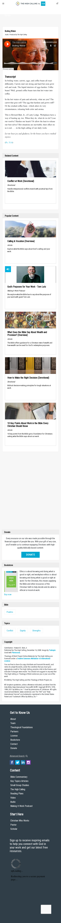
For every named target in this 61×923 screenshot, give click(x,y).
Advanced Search (17, 756)
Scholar (13, 829)
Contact (14, 744)
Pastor (13, 824)
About (7, 10)
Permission (16, 653)
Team (13, 723)
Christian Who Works (19, 820)
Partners (14, 731)
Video (13, 797)
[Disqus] (30, 491)
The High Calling (17, 789)
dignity (23, 630)
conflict (10, 630)
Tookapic (52, 650)
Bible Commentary (18, 776)
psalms (10, 612)
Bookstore (15, 739)
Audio (13, 801)
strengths (36, 630)
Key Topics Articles (19, 781)
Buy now (7, 594)
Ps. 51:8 (9, 142)
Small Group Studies (19, 785)
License (14, 735)
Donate (8, 15)
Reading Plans (16, 793)
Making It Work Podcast (21, 806)
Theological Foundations (21, 727)
